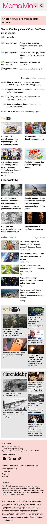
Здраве (22, 274)
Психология (24, 262)
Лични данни (6, 471)
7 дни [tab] (37, 237)
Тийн (22, 286)
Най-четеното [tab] (39, 78)
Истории (23, 301)
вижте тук (38, 492)
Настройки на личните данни (13, 494)
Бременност (25, 250)
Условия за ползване (9, 469)
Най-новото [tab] (26, 78)
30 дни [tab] (42, 237)
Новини (5, 477)
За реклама (6, 474)
